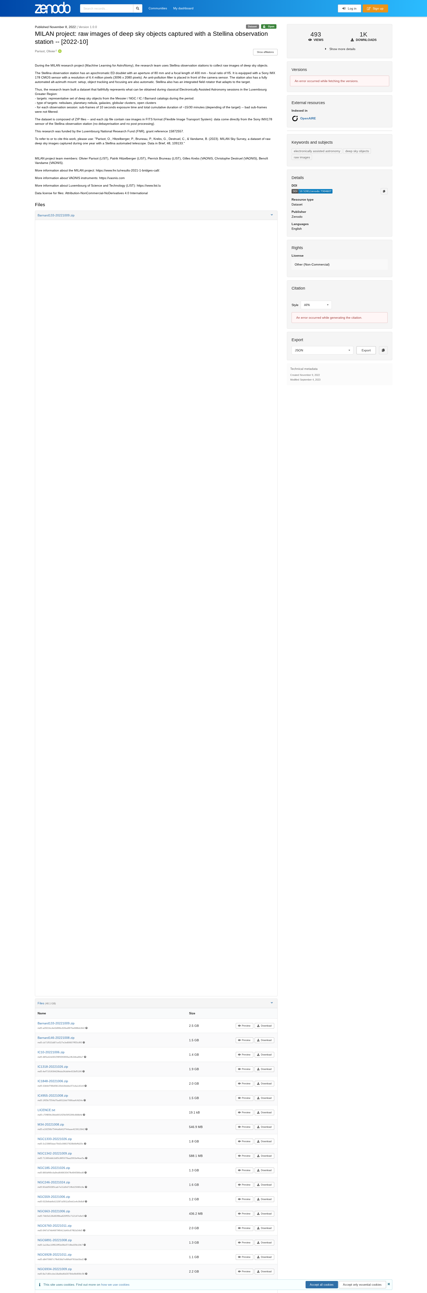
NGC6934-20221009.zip (55, 1269)
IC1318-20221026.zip (53, 1066)
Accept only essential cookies (362, 1284)
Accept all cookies (322, 1284)
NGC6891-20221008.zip (55, 1240)
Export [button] (366, 350)
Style (295, 305)
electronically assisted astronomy (317, 151)
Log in (352, 8)
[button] (156, 215)
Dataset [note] (252, 26)
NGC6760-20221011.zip (55, 1225)
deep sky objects (357, 151)
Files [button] (47, 1003)
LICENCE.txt (46, 1110)
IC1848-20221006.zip (53, 1081)
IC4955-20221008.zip (53, 1095)
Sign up (377, 8)
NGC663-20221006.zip (54, 1211)
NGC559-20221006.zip (54, 1196)
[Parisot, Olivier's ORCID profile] (59, 51)
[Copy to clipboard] (384, 191)
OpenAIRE (308, 118)
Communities (158, 8)
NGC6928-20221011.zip (55, 1254)
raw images (302, 157)
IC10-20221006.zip (51, 1052)
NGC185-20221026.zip (54, 1168)
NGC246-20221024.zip (54, 1182)
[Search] (137, 8)
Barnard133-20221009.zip (56, 1023)
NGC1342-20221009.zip (55, 1153)
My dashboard (183, 8)
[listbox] (316, 305)
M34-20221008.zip (51, 1124)
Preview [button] (246, 1025)
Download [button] (266, 1025)
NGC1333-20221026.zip (55, 1139)
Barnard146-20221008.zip (56, 1037)
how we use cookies (115, 1284)
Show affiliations (265, 52)
